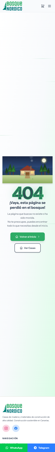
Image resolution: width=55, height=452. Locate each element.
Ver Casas (29, 247)
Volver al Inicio (28, 236)
